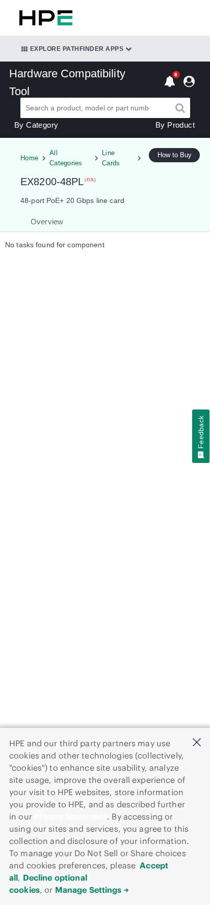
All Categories (66, 158)
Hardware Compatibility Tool (67, 82)
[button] (197, 743)
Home (29, 158)
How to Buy (175, 155)
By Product (175, 125)
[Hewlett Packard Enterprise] (43, 18)
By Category (36, 125)
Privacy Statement (70, 816)
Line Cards (111, 158)
